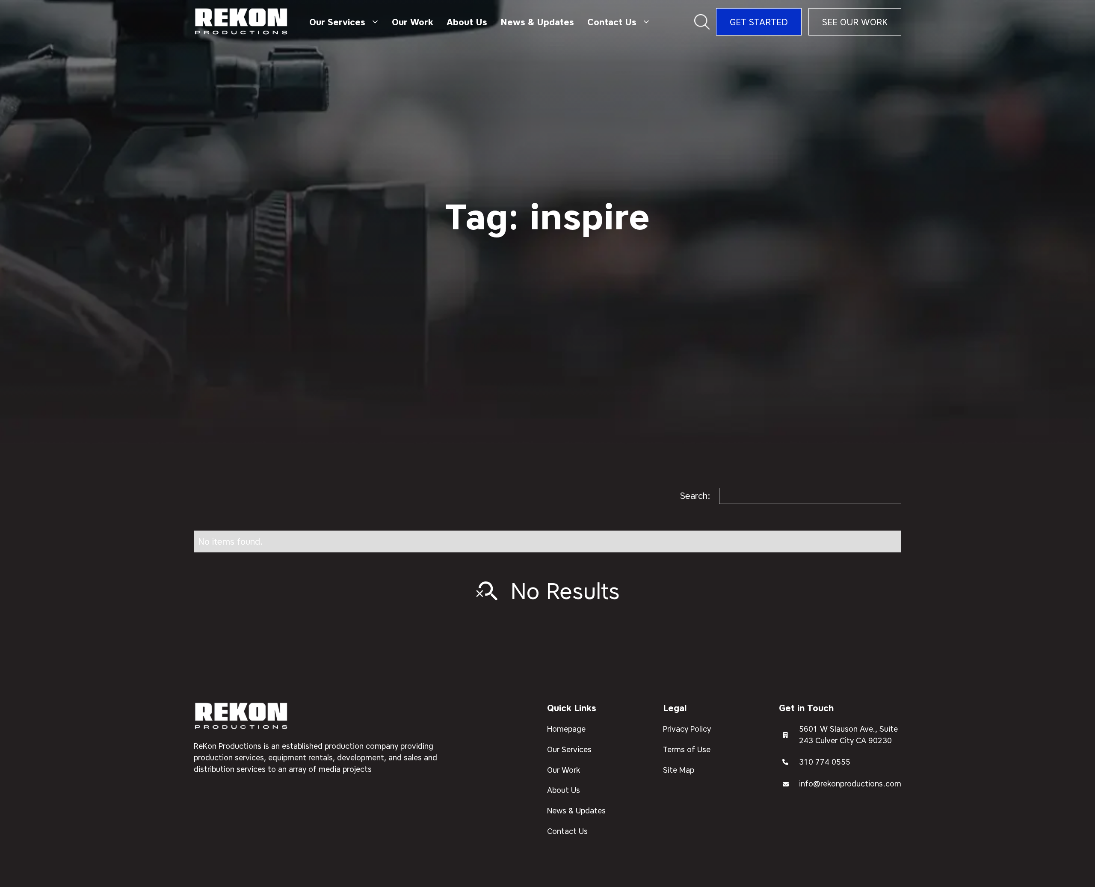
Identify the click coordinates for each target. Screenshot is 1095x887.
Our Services (569, 749)
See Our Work (855, 22)
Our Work (412, 22)
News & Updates (537, 22)
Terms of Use (686, 749)
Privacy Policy (687, 728)
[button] (343, 22)
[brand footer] (241, 716)
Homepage (566, 728)
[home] (241, 22)
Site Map (678, 769)
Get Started (759, 22)
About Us (467, 22)
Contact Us (567, 831)
